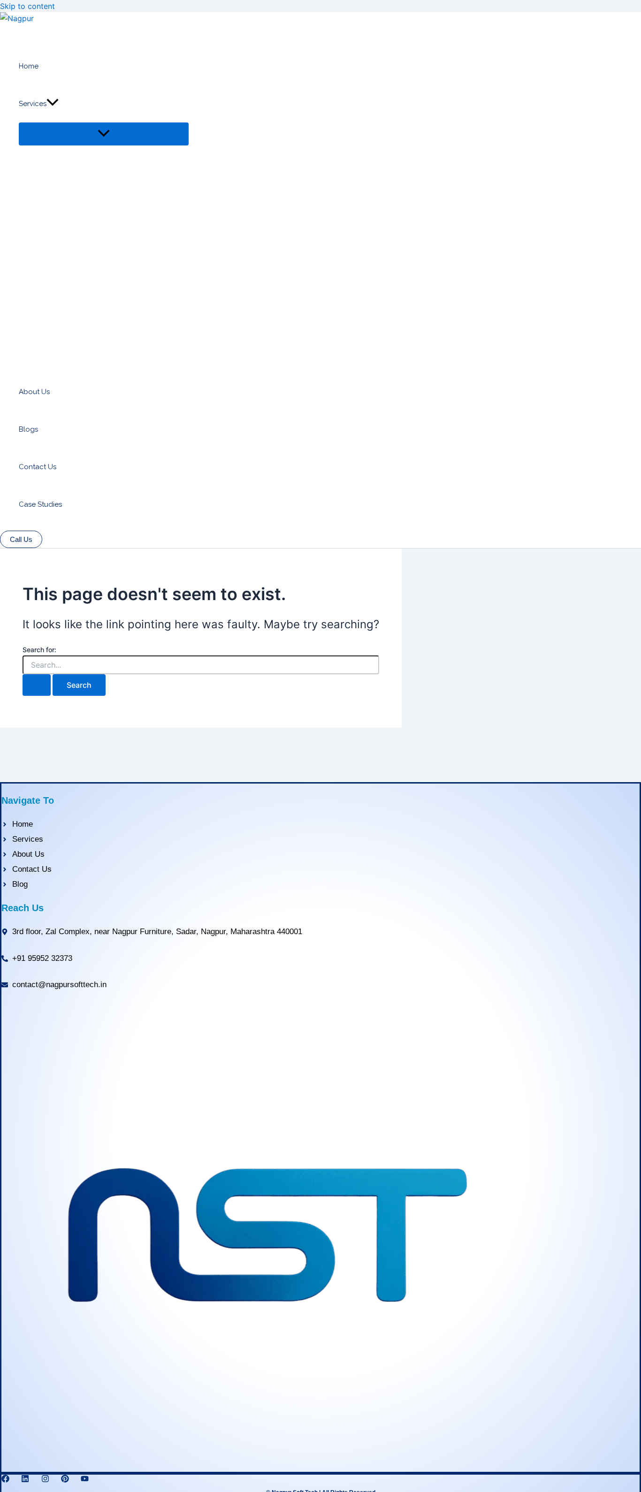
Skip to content (27, 6)
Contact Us (37, 467)
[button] (52, 103)
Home (28, 66)
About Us (34, 392)
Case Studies (40, 504)
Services (32, 103)
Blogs (28, 429)
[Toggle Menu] (104, 133)
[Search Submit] (37, 685)
